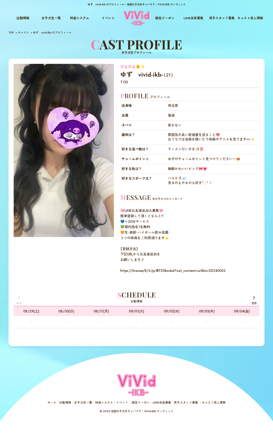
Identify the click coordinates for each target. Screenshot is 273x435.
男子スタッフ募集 (222, 18)
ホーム (51, 402)
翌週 (254, 303)
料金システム (79, 18)
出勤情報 (22, 18)
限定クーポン (164, 18)
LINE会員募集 (193, 18)
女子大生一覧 (51, 18)
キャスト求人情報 (250, 18)
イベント (108, 18)
